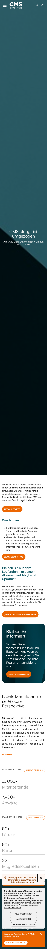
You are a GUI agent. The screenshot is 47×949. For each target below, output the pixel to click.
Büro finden (34, 817)
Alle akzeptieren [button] (23, 914)
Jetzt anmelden (17, 674)
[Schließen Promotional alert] (41, 934)
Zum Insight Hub (13, 556)
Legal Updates (12, 509)
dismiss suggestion (26, 882)
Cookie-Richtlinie (12, 907)
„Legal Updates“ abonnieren (20, 614)
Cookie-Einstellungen (23, 924)
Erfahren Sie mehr (15, 943)
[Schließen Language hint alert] (41, 878)
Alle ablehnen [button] (23, 919)
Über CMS (7, 754)
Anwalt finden (33, 770)
